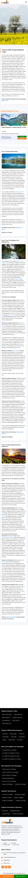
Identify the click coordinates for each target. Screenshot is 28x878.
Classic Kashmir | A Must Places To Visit (13, 127)
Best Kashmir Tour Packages (11, 766)
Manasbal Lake (17, 279)
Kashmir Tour (5, 100)
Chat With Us (22, 876)
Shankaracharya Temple (7, 537)
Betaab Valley (15, 350)
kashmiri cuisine (18, 191)
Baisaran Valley (10, 315)
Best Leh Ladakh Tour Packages (12, 747)
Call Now (8, 876)
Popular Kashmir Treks (9, 711)
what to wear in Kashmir (11, 617)
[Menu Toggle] (26, 2)
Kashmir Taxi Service (8, 791)
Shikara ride (4, 561)
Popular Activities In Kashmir (11, 807)
